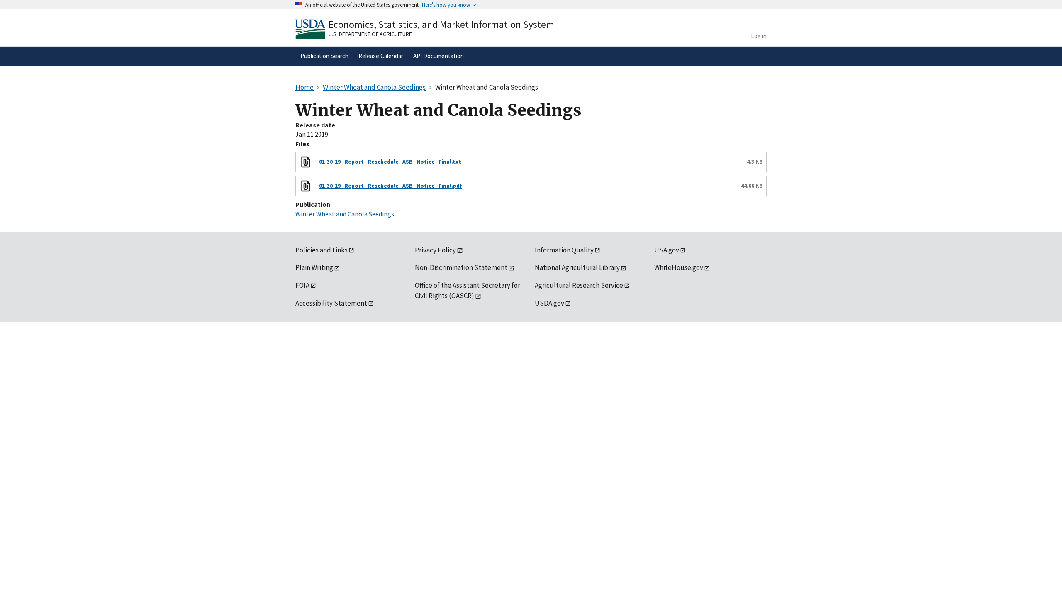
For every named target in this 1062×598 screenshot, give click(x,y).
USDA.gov (549, 303)
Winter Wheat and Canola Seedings (344, 214)
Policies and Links (321, 250)
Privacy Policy (435, 250)
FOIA (302, 285)
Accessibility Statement (331, 303)
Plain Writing (314, 267)
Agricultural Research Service (579, 285)
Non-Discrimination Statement (461, 267)
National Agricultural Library (577, 267)
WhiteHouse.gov (678, 267)
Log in (759, 36)
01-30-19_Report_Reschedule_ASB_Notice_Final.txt (390, 161)
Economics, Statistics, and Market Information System (441, 24)
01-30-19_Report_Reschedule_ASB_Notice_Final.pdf (390, 185)
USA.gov (666, 250)
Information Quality (564, 250)
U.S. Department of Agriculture (370, 34)
